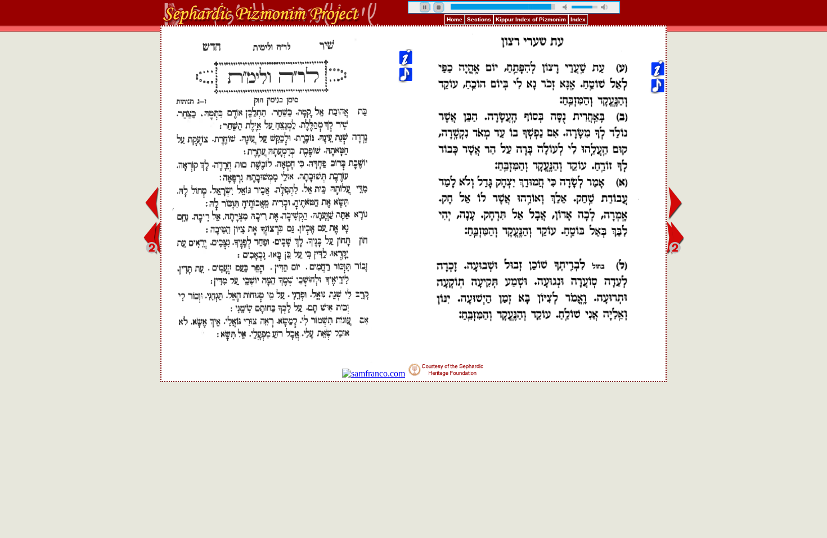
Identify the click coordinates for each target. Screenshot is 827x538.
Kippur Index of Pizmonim (531, 19)
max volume (604, 7)
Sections (479, 19)
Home (454, 19)
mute (566, 7)
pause (425, 7)
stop (438, 7)
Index (578, 19)
